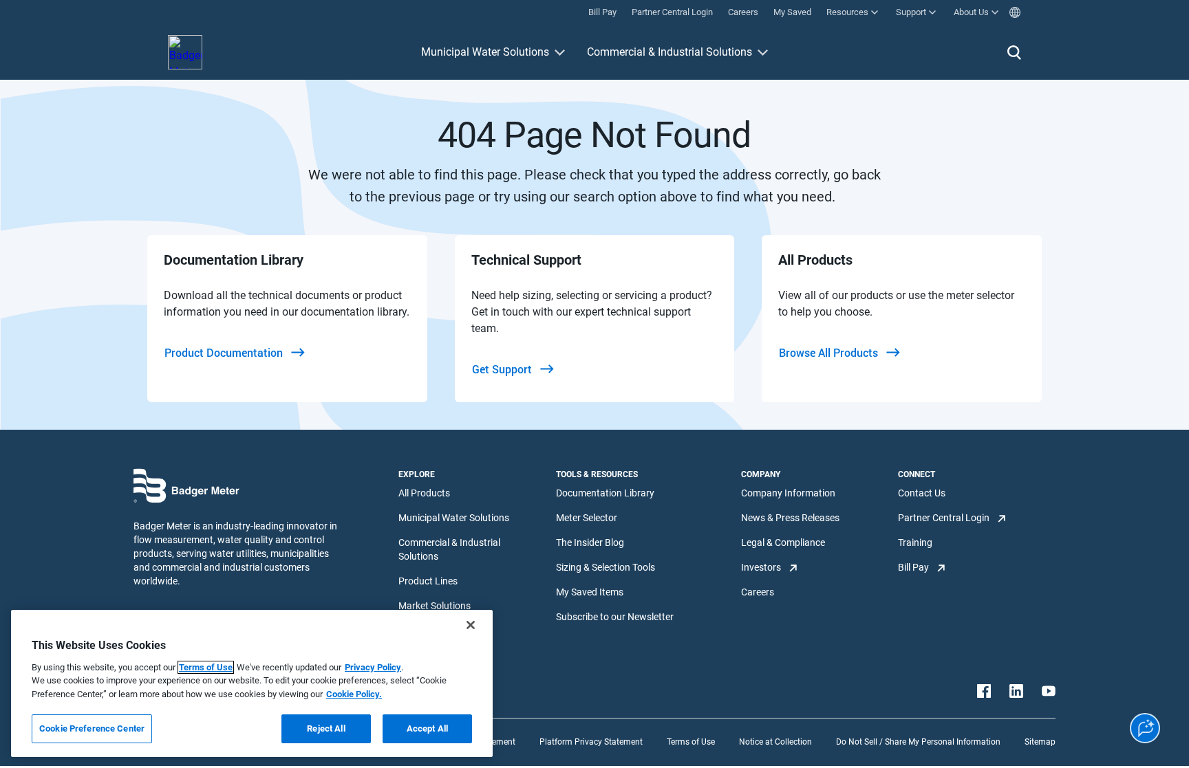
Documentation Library (605, 492)
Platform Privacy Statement (591, 742)
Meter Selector (586, 517)
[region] (252, 683)
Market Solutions (434, 605)
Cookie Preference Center (91, 728)
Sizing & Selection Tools (605, 567)
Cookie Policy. (354, 694)
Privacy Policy (373, 667)
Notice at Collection (775, 742)
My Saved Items (589, 591)
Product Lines (428, 580)
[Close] (471, 625)
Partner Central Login (943, 517)
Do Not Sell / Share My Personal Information (918, 742)
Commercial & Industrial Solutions (669, 51)
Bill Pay (913, 567)
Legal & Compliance (783, 542)
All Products (424, 492)
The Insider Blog (590, 542)
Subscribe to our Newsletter (615, 616)
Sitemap (1040, 742)
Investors (761, 567)
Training (915, 542)
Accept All (427, 728)
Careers (757, 591)
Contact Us (921, 492)
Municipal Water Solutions (485, 51)
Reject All (326, 728)
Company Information (788, 492)
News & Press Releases (790, 517)
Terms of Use (691, 742)
